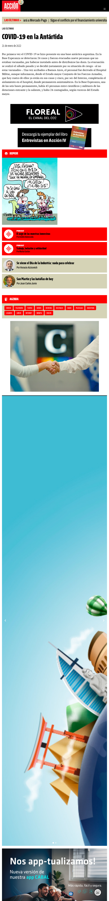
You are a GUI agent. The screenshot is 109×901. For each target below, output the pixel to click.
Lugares (9, 313)
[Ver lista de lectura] (98, 892)
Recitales (59, 308)
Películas (79, 308)
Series (39, 308)
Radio (69, 308)
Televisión (19, 308)
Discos (49, 313)
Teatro (29, 308)
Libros (19, 313)
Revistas (49, 308)
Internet (29, 313)
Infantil (39, 313)
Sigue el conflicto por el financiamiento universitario (56, 20)
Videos (8, 308)
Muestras (90, 308)
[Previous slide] (5, 620)
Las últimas (8, 28)
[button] (53, 843)
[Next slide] (104, 620)
